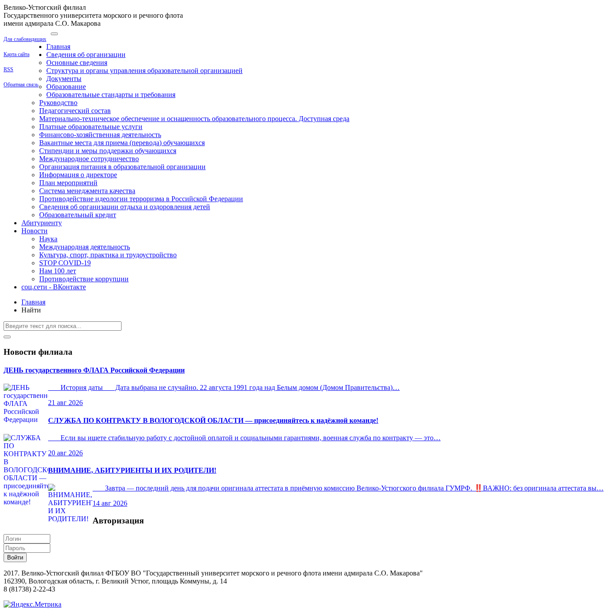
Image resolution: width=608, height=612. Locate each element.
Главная (58, 46)
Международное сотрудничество (89, 158)
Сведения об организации (86, 54)
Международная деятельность (84, 247)
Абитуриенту (41, 223)
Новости (34, 231)
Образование (66, 86)
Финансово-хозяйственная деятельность (100, 134)
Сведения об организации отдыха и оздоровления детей (124, 207)
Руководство (58, 102)
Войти (15, 557)
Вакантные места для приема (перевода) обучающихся (122, 142)
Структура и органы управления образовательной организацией (144, 70)
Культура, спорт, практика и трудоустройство (108, 255)
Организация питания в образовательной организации (122, 166)
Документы (63, 78)
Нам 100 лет (57, 271)
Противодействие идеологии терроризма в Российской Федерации (141, 199)
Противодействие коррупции (84, 279)
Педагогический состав (75, 110)
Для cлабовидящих (25, 39)
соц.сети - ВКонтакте (53, 287)
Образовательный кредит (77, 215)
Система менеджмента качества (87, 191)
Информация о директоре (78, 174)
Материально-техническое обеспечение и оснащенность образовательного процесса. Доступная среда (194, 118)
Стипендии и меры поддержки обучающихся (107, 150)
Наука (48, 239)
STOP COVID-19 (65, 263)
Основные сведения (76, 62)
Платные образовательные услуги (90, 126)
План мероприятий (68, 182)
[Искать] (7, 337)
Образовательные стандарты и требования (110, 94)
